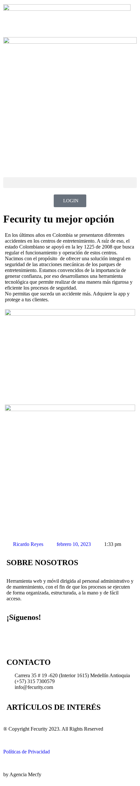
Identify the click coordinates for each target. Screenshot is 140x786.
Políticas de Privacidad (26, 751)
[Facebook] (15, 636)
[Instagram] (32, 636)
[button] (70, 182)
